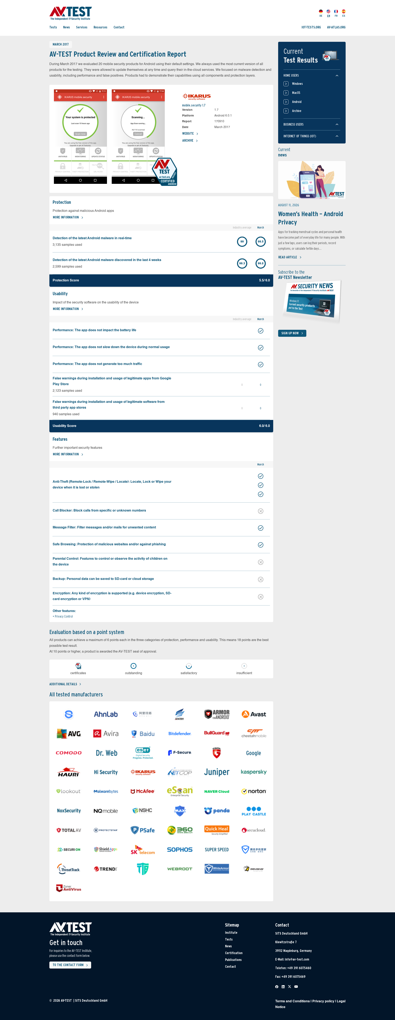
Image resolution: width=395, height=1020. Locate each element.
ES (343, 15)
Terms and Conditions (292, 1001)
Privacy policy (323, 1001)
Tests (53, 27)
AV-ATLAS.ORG (336, 27)
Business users (293, 124)
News (66, 27)
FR (336, 15)
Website (188, 133)
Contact (119, 27)
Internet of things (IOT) (299, 136)
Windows (297, 84)
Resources (100, 27)
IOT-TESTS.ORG (311, 27)
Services (81, 27)
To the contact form (68, 965)
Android (296, 102)
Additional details (63, 684)
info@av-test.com (297, 959)
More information (66, 217)
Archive (187, 140)
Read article (287, 257)
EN (328, 15)
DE (320, 15)
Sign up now (290, 333)
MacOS (296, 93)
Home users (291, 75)
